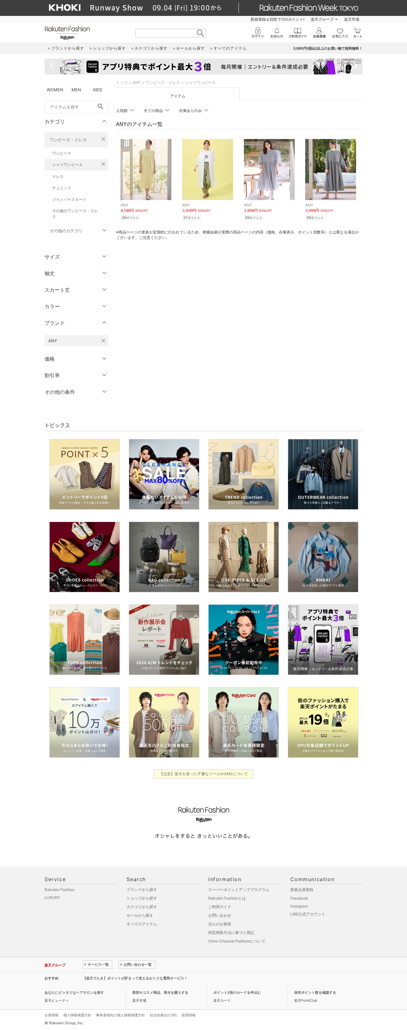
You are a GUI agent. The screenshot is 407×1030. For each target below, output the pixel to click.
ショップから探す (142, 898)
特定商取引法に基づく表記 (231, 932)
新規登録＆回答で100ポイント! (277, 19)
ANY (137, 82)
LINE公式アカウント (307, 914)
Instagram (299, 906)
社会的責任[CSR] (163, 1015)
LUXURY (52, 897)
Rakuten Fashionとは (227, 898)
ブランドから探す (142, 889)
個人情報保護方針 (77, 1015)
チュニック (61, 187)
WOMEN (55, 89)
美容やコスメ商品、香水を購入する (160, 992)
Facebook (299, 898)
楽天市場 (351, 19)
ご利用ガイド (219, 906)
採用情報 (189, 1015)
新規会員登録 (301, 889)
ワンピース (61, 153)
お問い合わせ (219, 915)
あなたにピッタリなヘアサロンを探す (74, 992)
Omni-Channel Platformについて (237, 941)
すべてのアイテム (142, 924)
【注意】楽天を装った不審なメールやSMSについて (203, 773)
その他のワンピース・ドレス (75, 213)
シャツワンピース (67, 164)
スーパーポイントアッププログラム (238, 889)
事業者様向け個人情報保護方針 (120, 1015)
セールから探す (140, 915)
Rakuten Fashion (59, 889)
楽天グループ (322, 19)
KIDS (97, 89)
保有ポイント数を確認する (315, 992)
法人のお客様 (219, 924)
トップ (122, 82)
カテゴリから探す (142, 906)
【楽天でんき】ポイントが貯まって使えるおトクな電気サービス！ (135, 978)
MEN (76, 89)
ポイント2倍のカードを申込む (237, 992)
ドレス (58, 176)
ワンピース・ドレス (68, 139)
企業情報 (52, 1015)
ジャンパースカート (69, 199)
